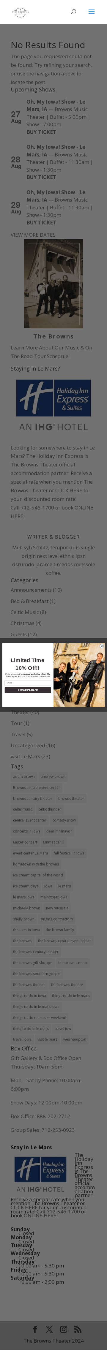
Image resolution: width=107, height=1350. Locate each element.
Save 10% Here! (28, 690)
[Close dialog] (102, 646)
